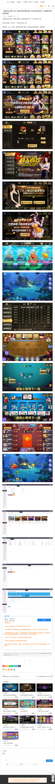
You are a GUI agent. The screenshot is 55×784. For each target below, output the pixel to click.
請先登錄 (44, 620)
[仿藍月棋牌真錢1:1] (27, 703)
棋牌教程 (36, 2)
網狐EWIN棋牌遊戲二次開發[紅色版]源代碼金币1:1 (10, 711)
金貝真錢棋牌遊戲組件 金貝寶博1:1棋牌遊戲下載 (27, 727)
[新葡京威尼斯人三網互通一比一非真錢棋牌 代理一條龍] (10, 720)
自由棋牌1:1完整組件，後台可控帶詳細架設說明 (44, 727)
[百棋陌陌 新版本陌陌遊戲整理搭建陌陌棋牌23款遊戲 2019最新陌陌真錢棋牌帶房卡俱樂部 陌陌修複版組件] (10, 687)
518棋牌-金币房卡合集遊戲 (43, 711)
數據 (7, 666)
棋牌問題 (43, 2)
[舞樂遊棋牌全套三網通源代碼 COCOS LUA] (45, 687)
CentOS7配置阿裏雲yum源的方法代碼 (44, 676)
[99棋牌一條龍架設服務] (10, 736)
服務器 (15, 666)
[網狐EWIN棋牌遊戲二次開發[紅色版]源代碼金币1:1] (10, 703)
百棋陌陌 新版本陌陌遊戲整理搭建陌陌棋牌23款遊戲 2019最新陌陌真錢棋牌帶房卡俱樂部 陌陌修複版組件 (10, 695)
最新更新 (11, 666)
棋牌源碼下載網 (3, 2)
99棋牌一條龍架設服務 (8, 743)
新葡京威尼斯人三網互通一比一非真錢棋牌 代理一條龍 (10, 727)
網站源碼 (25, 2)
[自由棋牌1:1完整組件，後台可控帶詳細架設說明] (45, 720)
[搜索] (45, 6)
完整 (24, 27)
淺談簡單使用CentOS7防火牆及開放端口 (10, 676)
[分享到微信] (3, 670)
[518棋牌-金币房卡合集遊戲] (45, 703)
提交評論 (49, 760)
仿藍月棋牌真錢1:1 (24, 711)
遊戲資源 (19, 2)
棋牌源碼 (12, 2)
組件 (29, 27)
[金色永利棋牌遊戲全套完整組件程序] (27, 687)
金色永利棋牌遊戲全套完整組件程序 (27, 695)
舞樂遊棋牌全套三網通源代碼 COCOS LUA (44, 695)
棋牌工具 (31, 2)
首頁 (8, 2)
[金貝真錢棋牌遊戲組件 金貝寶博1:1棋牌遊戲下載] (27, 720)
